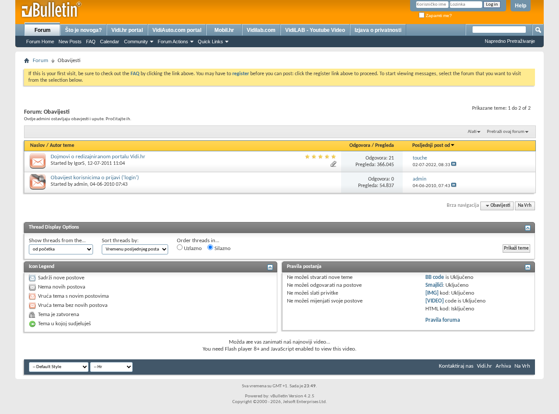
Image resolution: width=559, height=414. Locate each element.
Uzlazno (192, 248)
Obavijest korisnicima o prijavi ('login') (95, 178)
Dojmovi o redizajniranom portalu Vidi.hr (98, 157)
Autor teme (62, 145)
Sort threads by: (120, 241)
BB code (434, 277)
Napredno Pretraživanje (510, 41)
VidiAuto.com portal (176, 30)
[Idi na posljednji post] (453, 165)
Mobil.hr (224, 30)
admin (80, 184)
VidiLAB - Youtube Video (315, 30)
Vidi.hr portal (127, 30)
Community (136, 41)
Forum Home (40, 41)
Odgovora (359, 145)
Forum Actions (173, 41)
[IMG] (431, 293)
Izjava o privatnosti (378, 30)
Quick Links (210, 41)
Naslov (37, 145)
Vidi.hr (484, 366)
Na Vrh (524, 205)
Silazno (222, 248)
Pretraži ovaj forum (505, 131)
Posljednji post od (431, 145)
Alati (472, 131)
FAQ (91, 41)
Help (520, 6)
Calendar (109, 41)
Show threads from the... (57, 241)
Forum (43, 30)
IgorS (79, 163)
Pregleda (384, 145)
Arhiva (503, 366)
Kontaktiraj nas (456, 366)
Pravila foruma (442, 320)
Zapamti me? (438, 15)
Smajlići (434, 285)
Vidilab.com (261, 30)
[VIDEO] (434, 301)
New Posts (70, 41)
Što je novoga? (83, 30)
